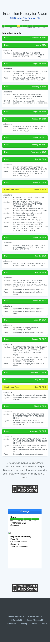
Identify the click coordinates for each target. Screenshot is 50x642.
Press (34, 624)
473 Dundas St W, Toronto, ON (25, 18)
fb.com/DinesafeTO (35, 620)
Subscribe (11, 624)
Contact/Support (35, 616)
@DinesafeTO (16, 620)
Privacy (24, 624)
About (44, 624)
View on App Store (16, 616)
